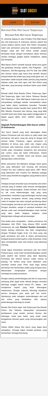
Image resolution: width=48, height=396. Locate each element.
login (13, 22)
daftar (35, 22)
